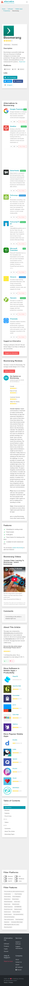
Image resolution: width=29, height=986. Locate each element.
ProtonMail (16, 695)
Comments (8, 828)
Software (10, 9)
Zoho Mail (16, 714)
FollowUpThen (14, 223)
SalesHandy (14, 170)
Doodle (15, 740)
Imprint (17, 965)
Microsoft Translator (14, 249)
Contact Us (18, 962)
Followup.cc (14, 196)
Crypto (6, 949)
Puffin (14, 749)
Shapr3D (15, 676)
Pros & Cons (8, 816)
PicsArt (15, 768)
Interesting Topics (9, 834)
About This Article (10, 831)
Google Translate (16, 109)
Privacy (11, 982)
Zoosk (15, 778)
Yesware (13, 298)
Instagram (9, 85)
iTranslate (13, 319)
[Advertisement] (14, 18)
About (17, 959)
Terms (5, 982)
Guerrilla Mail (17, 686)
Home (3, 9)
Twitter (9, 81)
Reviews (7, 810)
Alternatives (8, 807)
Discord (6, 951)
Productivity (6, 11)
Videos (6, 822)
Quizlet (15, 759)
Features (7, 813)
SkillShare (16, 788)
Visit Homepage (11, 77)
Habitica (15, 724)
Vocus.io (13, 277)
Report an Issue (8, 961)
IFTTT (14, 705)
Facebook (19, 81)
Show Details (23, 121)
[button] (27, 2)
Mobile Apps (19, 9)
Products (6, 946)
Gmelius (13, 126)
